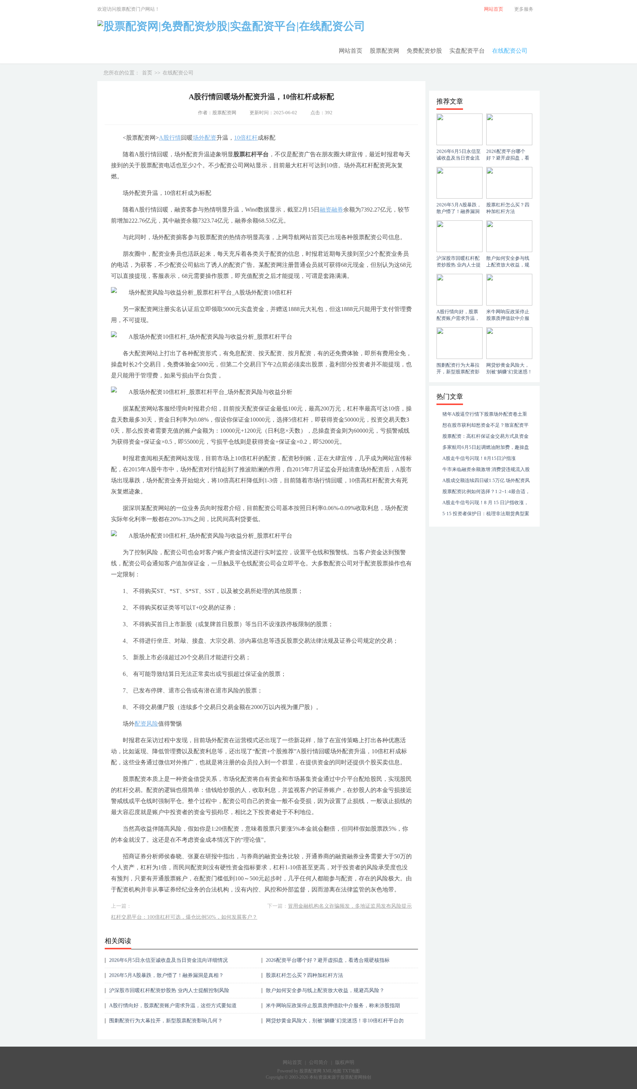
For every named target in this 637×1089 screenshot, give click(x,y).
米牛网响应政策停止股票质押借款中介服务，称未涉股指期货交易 (333, 1008)
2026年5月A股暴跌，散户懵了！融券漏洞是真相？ (166, 975)
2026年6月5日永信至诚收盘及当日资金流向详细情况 (168, 960)
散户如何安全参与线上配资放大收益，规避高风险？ (325, 990)
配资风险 (146, 723)
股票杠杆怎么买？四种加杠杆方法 (304, 975)
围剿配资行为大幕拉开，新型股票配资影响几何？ (166, 1020)
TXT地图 (351, 1071)
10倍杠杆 (246, 138)
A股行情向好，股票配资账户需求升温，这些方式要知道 (173, 1005)
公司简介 (318, 1062)
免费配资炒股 (424, 51)
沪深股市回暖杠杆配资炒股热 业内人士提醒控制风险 (169, 990)
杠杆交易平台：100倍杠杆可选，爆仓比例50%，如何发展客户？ (184, 917)
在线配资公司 (510, 51)
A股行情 (170, 138)
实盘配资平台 (467, 51)
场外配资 (204, 138)
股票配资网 (384, 51)
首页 (147, 73)
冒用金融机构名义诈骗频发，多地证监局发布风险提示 (350, 906)
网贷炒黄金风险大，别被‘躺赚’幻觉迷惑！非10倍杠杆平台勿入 (335, 1023)
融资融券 (331, 209)
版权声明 (344, 1062)
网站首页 (350, 51)
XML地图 (332, 1071)
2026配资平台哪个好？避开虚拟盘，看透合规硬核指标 (328, 960)
